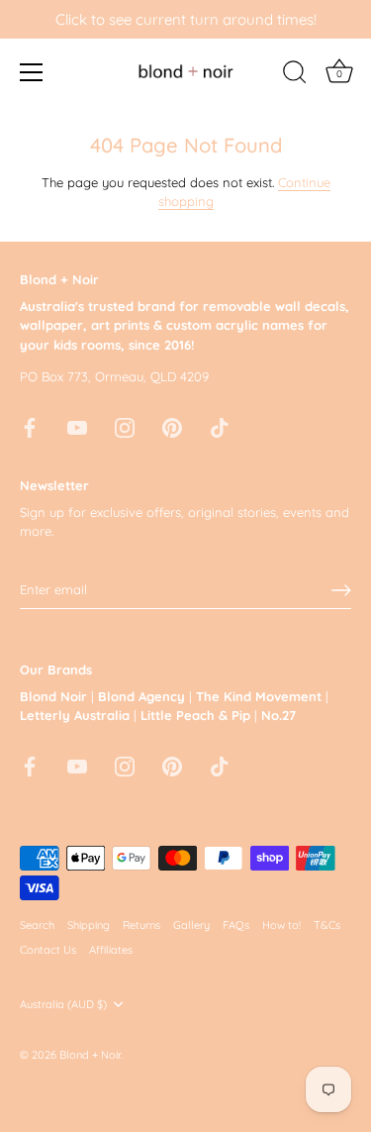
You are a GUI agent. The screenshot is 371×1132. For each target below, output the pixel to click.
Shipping (88, 925)
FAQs (236, 925)
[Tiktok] (220, 426)
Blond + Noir (90, 1055)
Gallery (191, 925)
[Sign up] (341, 590)
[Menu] (31, 72)
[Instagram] (125, 426)
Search (37, 925)
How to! (281, 925)
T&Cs (327, 925)
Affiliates (111, 950)
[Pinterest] (172, 426)
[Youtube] (77, 426)
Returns (141, 925)
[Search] (295, 75)
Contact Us (48, 950)
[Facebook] (30, 426)
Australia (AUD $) (63, 1004)
